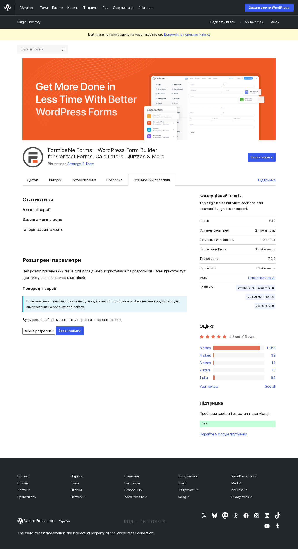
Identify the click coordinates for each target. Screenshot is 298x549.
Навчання (131, 476)
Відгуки (55, 180)
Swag (184, 497)
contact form (246, 287)
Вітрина (76, 476)
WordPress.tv (135, 497)
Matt (236, 483)
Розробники (133, 490)
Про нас (23, 476)
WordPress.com (244, 476)
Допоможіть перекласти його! (187, 34)
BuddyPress (242, 497)
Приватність (26, 497)
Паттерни (78, 497)
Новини (23, 483)
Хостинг (23, 490)
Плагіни (76, 490)
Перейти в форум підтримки (223, 434)
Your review (209, 386)
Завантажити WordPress (269, 7)
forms (270, 296)
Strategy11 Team (80, 164)
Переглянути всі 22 (262, 277)
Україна (64, 521)
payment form (265, 305)
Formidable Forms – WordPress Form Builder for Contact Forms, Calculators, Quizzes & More (106, 153)
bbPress (239, 490)
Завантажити (262, 157)
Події (182, 483)
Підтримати (188, 490)
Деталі (33, 180)
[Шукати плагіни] (63, 49)
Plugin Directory (29, 22)
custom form (265, 287)
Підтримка (267, 180)
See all (270, 386)
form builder (255, 296)
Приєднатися (188, 476)
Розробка (114, 180)
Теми (75, 483)
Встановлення (84, 180)
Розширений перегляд (151, 180)
